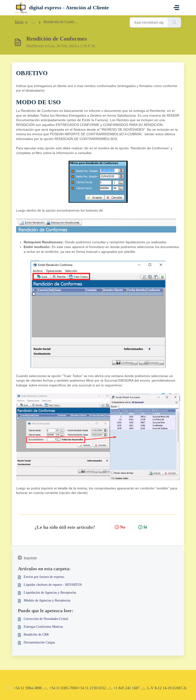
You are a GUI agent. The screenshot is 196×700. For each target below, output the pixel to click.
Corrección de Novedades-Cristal (46, 619)
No (122, 527)
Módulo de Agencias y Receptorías (47, 600)
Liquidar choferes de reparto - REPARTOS (53, 584)
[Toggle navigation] (176, 7)
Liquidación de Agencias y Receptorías (50, 592)
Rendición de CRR (36, 634)
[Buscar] (174, 22)
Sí (145, 527)
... (33, 22)
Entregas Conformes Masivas (43, 626)
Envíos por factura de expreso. (44, 577)
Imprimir (30, 558)
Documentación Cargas (39, 642)
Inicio (19, 22)
